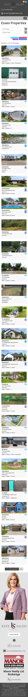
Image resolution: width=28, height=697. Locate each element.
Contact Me (13, 634)
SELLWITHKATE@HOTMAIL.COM (13, 13)
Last (21, 569)
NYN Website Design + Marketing (17, 687)
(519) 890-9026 (8, 9)
